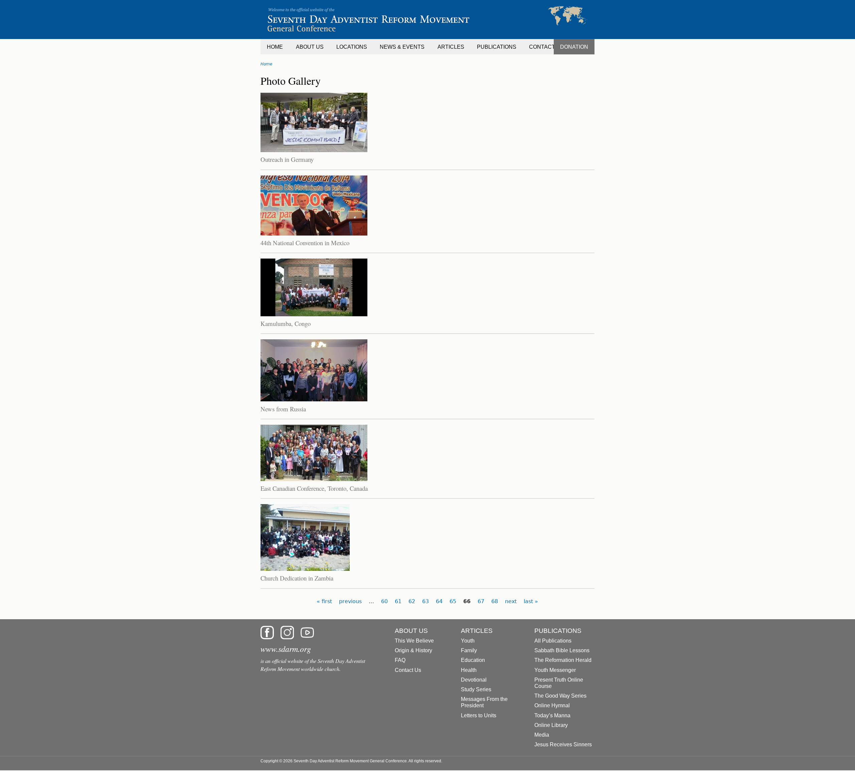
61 (398, 601)
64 (439, 601)
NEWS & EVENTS (402, 47)
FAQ (400, 660)
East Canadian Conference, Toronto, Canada (314, 488)
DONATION (574, 47)
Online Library (551, 725)
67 (481, 601)
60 (384, 601)
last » (531, 601)
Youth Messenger (555, 670)
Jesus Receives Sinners (563, 744)
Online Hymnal (552, 705)
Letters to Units (478, 715)
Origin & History (413, 650)
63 (425, 601)
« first (324, 601)
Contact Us (408, 670)
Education (473, 660)
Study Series (476, 689)
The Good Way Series (560, 696)
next (511, 601)
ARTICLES (451, 47)
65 (453, 601)
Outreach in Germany (287, 159)
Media (541, 735)
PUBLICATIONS (496, 47)
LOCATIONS (351, 47)
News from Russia (283, 409)
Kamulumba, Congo (286, 323)
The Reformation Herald (562, 660)
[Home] (427, 19)
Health (469, 670)
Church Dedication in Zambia (297, 578)
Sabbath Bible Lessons (561, 650)
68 (494, 601)
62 (411, 601)
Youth (468, 641)
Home (266, 64)
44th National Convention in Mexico (305, 243)
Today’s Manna (552, 715)
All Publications (552, 641)
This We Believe (414, 641)
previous (350, 601)
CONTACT (542, 47)
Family (469, 650)
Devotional (474, 680)
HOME (275, 47)
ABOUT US (310, 47)
